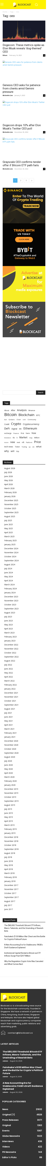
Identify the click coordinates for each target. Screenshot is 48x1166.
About (6, 410)
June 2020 (8, 765)
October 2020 (10, 749)
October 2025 (10, 508)
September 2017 (11, 897)
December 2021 (11, 693)
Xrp (17, 451)
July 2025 (8, 520)
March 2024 (9, 584)
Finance (16, 433)
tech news (8, 446)
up (30, 447)
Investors (7, 438)
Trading (24, 447)
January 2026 (9, 496)
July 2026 (8, 472)
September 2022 (11, 656)
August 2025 (9, 516)
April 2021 (8, 725)
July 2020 (8, 761)
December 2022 (11, 644)
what (38, 446)
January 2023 (9, 640)
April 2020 (8, 773)
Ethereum (30, 428)
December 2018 (11, 837)
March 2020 (9, 777)
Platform (29, 442)
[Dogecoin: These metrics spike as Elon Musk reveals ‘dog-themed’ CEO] (24, 31)
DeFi (7, 428)
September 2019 (11, 801)
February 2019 (10, 829)
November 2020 (11, 745)
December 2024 (11, 548)
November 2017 (11, 889)
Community (32, 420)
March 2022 (9, 680)
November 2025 (11, 504)
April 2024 (8, 580)
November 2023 (11, 600)
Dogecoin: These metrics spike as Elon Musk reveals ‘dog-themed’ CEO (23, 48)
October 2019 (10, 797)
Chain (19, 420)
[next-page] (31, 180)
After (13, 410)
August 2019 (9, 805)
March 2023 (9, 632)
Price (37, 441)
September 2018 (11, 849)
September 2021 (11, 705)
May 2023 (8, 624)
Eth (20, 429)
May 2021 (8, 721)
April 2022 (8, 676)
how (34, 433)
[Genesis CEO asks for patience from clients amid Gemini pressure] (24, 71)
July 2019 (8, 809)
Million (36, 438)
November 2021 (11, 697)
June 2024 (8, 572)
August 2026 (9, 468)
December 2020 (11, 741)
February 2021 (10, 733)
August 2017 (9, 901)
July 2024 (8, 568)
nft (23, 442)
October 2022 (10, 652)
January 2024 (9, 592)
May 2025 (8, 528)
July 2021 (8, 713)
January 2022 (9, 688)
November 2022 (11, 648)
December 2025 (11, 500)
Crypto (16, 423)
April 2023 (8, 628)
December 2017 (11, 885)
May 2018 (8, 865)
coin (24, 420)
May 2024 (8, 576)
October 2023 (10, 604)
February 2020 (10, 781)
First (22, 433)
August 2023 (9, 612)
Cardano (12, 420)
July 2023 (8, 616)
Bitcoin (10, 414)
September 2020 (11, 753)
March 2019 (9, 825)
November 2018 (11, 841)
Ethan (5, 55)
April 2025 (8, 532)
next (18, 442)
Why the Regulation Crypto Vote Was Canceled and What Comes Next (23, 962)
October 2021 (10, 701)
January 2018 (9, 881)
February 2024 (10, 588)
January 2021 (9, 737)
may (30, 438)
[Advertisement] (24, 361)
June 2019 (8, 813)
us (33, 447)
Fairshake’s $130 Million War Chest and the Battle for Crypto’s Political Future (24, 937)
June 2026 (8, 476)
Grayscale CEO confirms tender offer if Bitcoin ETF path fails (22, 163)
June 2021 (8, 717)
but (5, 420)
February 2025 (10, 540)
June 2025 (8, 524)
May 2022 (8, 672)
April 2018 (8, 869)
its (14, 437)
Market (23, 437)
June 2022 (8, 668)
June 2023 (8, 620)
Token (17, 447)
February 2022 (10, 684)
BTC (38, 415)
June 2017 (8, 909)
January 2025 (9, 544)
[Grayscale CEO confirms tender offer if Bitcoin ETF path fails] (24, 148)
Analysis (22, 410)
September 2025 (11, 512)
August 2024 (9, 564)
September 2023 (11, 608)
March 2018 (9, 873)
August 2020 (9, 757)
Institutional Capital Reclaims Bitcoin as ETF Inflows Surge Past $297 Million (22, 954)
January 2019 (9, 833)
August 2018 (9, 853)
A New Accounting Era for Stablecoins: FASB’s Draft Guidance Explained (23, 946)
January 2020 (9, 785)
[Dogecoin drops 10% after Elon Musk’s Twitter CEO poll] (24, 111)
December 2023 (11, 596)
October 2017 (10, 893)
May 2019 (8, 817)
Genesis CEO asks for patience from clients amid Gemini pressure (21, 88)
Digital (14, 428)
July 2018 (8, 857)
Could (6, 424)
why (6, 451)
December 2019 (11, 789)
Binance (32, 410)
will (12, 451)
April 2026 (8, 484)
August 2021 (9, 709)
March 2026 (9, 488)
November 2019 (11, 793)
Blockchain (26, 414)
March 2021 (9, 729)
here (28, 433)
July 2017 (8, 905)
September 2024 (11, 560)
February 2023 (10, 636)
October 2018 (10, 845)
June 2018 (8, 861)
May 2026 (8, 480)
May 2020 (8, 769)
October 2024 (10, 556)
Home (5, 12)
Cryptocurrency (31, 424)
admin (5, 1061)
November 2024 (11, 552)
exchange (7, 433)
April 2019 (8, 821)
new (12, 442)
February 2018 (10, 877)
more (6, 442)
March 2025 (9, 536)
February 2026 (10, 492)
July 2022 (8, 664)
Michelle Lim (8, 95)
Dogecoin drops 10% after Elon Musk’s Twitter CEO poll (22, 127)
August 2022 (9, 660)
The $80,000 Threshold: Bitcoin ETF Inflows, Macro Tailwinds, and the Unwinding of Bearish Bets (23, 928)
